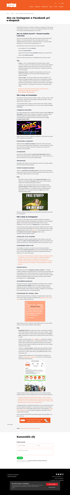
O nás (55, 6)
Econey (39, 339)
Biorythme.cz (32, 92)
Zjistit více (13, 487)
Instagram (22, 428)
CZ (59, 3)
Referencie (45, 6)
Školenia (37, 6)
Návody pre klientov (12, 476)
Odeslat (20, 457)
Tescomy (33, 339)
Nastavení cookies (52, 487)
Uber (39, 428)
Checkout (34, 230)
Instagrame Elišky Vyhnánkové (29, 357)
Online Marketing (35, 428)
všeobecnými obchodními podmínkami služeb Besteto (37, 460)
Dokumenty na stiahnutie (13, 474)
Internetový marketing (28, 428)
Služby (31, 6)
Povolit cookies (52, 484)
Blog (50, 6)
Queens (24, 92)
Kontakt (61, 6)
